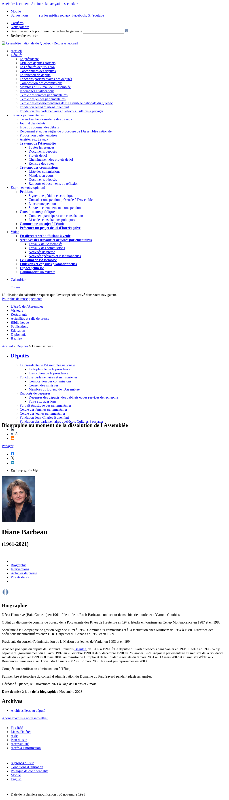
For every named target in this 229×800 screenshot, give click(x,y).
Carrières (17, 23)
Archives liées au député (28, 710)
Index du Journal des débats (39, 127)
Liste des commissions (44, 171)
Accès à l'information (26, 748)
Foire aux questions (42, 401)
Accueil (16, 51)
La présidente (29, 59)
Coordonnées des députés (38, 71)
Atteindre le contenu (16, 4)
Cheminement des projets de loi (51, 159)
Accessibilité (20, 744)
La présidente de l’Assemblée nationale (47, 365)
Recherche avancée (24, 36)
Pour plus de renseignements (22, 299)
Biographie (18, 565)
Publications (19, 326)
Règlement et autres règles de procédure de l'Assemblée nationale (66, 131)
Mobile (16, 775)
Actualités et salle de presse (30, 318)
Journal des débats (32, 123)
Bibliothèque (20, 322)
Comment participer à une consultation (56, 216)
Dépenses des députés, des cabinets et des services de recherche (73, 397)
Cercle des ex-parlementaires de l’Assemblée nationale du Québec (66, 103)
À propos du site (22, 763)
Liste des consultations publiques (52, 220)
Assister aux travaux (34, 139)
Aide (14, 736)
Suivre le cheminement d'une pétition (55, 208)
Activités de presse (42, 252)
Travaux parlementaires (27, 115)
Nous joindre (20, 27)
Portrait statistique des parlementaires (46, 405)
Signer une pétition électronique (51, 195)
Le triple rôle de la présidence (49, 369)
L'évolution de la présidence (48, 373)
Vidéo (15, 232)
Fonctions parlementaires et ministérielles (48, 377)
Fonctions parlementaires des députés (46, 79)
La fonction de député (35, 75)
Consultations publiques (38, 212)
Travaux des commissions (39, 167)
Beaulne (80, 649)
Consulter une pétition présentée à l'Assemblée (61, 200)
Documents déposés (43, 151)
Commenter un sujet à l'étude (42, 224)
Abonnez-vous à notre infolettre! (25, 718)
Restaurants (19, 314)
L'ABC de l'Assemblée (27, 306)
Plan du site (19, 740)
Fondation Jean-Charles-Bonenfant (44, 107)
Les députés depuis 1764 (37, 67)
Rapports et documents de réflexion (53, 183)
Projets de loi (38, 155)
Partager (7, 446)
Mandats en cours (41, 175)
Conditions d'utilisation (27, 767)
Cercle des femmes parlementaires (44, 95)
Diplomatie (18, 334)
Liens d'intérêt (21, 732)
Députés (16, 55)
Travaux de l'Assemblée (38, 143)
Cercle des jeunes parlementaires (43, 99)
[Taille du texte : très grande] (17, 434)
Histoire (16, 338)
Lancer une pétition (42, 204)
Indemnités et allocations (37, 91)
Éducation (18, 330)
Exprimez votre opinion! (28, 187)
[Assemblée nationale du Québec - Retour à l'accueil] (40, 43)
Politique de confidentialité (29, 771)
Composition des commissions (41, 83)
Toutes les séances (41, 147)
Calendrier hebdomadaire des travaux (46, 119)
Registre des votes (41, 163)
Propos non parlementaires (38, 135)
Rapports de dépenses (35, 393)
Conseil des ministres (43, 385)
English (16, 779)
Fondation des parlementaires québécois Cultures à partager (61, 111)
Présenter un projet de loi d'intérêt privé (50, 228)
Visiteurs (17, 310)
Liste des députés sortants (37, 63)
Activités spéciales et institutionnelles (55, 256)
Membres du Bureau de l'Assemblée (45, 87)
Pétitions (26, 191)
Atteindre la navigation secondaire (55, 4)
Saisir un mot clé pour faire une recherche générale (46, 31)
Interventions (20, 569)
